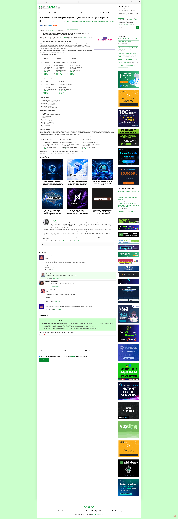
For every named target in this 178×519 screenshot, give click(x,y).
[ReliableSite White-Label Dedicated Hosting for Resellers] (128, 107)
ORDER (45, 148)
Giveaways (84, 13)
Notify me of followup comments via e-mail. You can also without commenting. (63, 356)
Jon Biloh (48, 273)
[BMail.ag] (128, 145)
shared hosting (105, 21)
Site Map (100, 516)
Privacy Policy (86, 37)
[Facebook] (131, 2)
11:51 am (54, 278)
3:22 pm (55, 301)
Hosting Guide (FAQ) (48, 2)
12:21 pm (53, 286)
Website (87, 350)
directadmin (84, 21)
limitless (94, 21)
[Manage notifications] (175, 516)
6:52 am (53, 269)
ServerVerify (106, 13)
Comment (42, 334)
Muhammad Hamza (50, 256)
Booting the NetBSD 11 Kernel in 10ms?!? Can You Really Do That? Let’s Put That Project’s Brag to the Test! (128, 47)
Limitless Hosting (51, 30)
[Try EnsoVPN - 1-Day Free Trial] (128, 165)
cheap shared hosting (71, 21)
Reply (57, 269)
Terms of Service (63, 37)
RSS (96, 516)
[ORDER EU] (46, 73)
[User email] (42, 244)
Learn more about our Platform (126, 24)
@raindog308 (77, 240)
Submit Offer (67, 2)
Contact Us (83, 516)
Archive (77, 516)
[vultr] (128, 87)
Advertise (82, 2)
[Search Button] (137, 27)
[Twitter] (139, 2)
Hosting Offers (48, 13)
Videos (91, 13)
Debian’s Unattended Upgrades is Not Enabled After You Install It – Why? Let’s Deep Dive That (128, 55)
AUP (82, 37)
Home (40, 13)
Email (40, 350)
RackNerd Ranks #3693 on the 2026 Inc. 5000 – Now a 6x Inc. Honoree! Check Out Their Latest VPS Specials (128, 40)
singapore (112, 21)
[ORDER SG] (46, 74)
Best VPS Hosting (58, 2)
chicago (79, 21)
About (39, 2)
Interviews (76, 13)
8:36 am (56, 309)
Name (64, 350)
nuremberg (99, 21)
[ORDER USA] (46, 71)
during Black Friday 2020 (72, 29)
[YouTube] (135, 2)
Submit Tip (75, 2)
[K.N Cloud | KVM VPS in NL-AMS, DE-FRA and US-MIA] (128, 184)
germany (89, 21)
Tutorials (70, 13)
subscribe (73, 356)
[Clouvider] (128, 126)
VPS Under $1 (57, 13)
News (64, 13)
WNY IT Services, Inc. (97, 514)
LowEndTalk (98, 13)
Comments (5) (62, 21)
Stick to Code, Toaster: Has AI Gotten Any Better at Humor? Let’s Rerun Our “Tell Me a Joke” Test (127, 61)
